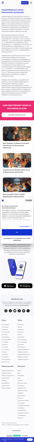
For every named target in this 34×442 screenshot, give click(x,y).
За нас (19, 370)
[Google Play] (25, 285)
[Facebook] (19, 310)
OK (17, 232)
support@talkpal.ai (24, 305)
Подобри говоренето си (24, 354)
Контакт (20, 380)
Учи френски (5, 329)
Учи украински (5, 337)
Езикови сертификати (24, 349)
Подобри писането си (23, 359)
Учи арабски (5, 347)
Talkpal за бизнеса (6, 373)
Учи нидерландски (6, 339)
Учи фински (4, 344)
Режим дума (21, 344)
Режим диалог (21, 347)
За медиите (21, 375)
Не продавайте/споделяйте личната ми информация (23, 413)
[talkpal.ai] (3, 2)
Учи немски (4, 334)
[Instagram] (6, 310)
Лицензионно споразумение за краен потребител (24, 405)
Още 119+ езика (6, 362)
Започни (25, 2)
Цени (19, 378)
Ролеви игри (21, 329)
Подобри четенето (23, 357)
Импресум (20, 418)
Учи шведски (5, 342)
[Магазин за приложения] (9, 285)
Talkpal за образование (8, 370)
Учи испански (5, 327)
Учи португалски (6, 359)
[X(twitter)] (28, 310)
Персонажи (21, 332)
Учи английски (5, 324)
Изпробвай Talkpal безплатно (17, 115)
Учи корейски (5, 357)
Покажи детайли (24, 226)
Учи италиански (6, 332)
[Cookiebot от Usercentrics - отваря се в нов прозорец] (25, 201)
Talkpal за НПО (5, 378)
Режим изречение (22, 342)
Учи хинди (4, 352)
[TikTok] (10, 310)
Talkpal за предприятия (8, 375)
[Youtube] (14, 310)
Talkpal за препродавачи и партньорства (6, 383)
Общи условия (21, 395)
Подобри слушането (23, 352)
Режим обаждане (22, 339)
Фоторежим (21, 337)
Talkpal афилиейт (6, 388)
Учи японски (5, 354)
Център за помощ (22, 383)
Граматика (21, 324)
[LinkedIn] (23, 310)
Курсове (20, 327)
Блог (19, 373)
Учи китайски (5, 349)
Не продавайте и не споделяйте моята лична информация (17, 239)
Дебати (20, 334)
